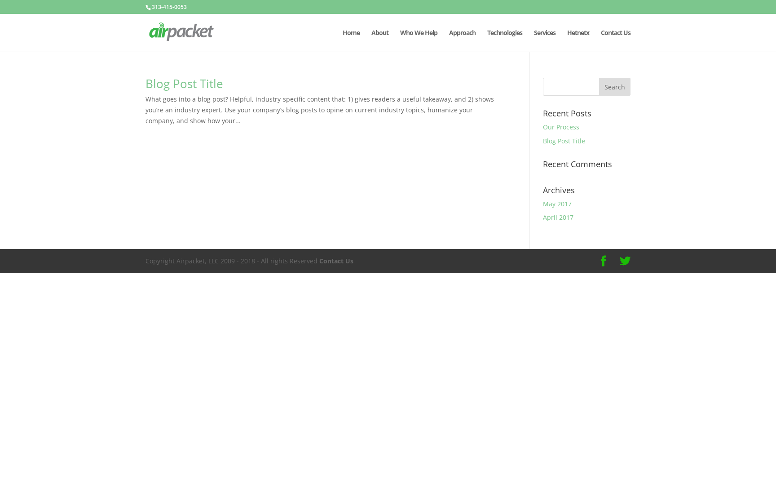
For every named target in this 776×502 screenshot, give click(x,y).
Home (351, 33)
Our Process (561, 127)
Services (545, 33)
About (379, 33)
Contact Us (615, 33)
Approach (462, 33)
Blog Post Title (184, 84)
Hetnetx (578, 33)
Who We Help (418, 33)
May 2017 (557, 204)
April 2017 (558, 217)
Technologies (504, 33)
